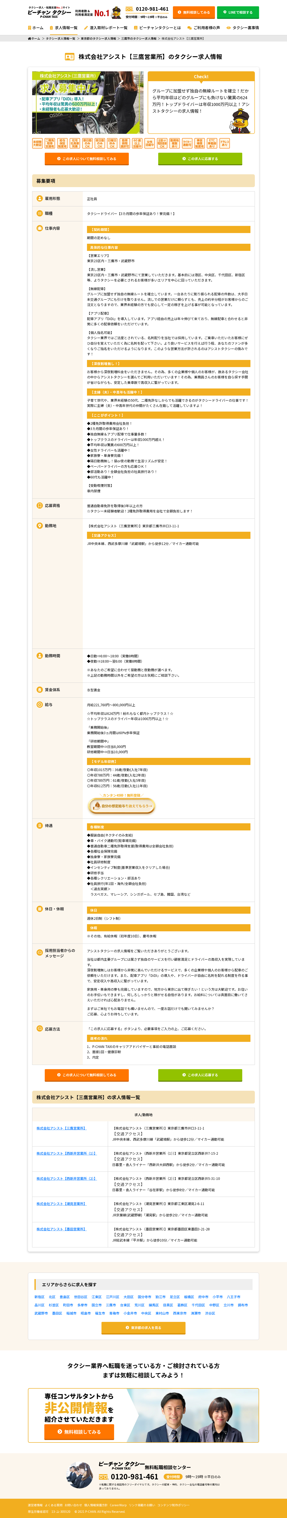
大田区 (129, 1296)
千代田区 (198, 1304)
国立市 (97, 1304)
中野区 (214, 1304)
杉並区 (54, 1304)
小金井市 (130, 1313)
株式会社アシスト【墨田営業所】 (62, 1228)
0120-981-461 (152, 8)
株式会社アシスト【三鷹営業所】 (62, 1128)
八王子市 (233, 1296)
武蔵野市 (41, 1313)
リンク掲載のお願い (142, 1505)
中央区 (146, 1313)
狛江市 (160, 1296)
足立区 (175, 1296)
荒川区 (139, 1304)
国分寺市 (144, 1296)
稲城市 (71, 1313)
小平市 (218, 1296)
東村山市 (162, 1313)
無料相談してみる (196, 12)
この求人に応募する (203, 158)
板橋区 (189, 1296)
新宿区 (39, 1296)
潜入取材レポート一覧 (108, 27)
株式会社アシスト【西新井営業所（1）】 (67, 1153)
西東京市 (180, 1313)
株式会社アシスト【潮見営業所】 (62, 1203)
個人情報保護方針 (96, 1505)
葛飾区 (182, 1304)
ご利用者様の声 (206, 27)
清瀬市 (196, 1313)
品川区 (39, 1304)
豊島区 (65, 1296)
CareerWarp (118, 1505)
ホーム (37, 27)
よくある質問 (53, 1505)
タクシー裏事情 (245, 27)
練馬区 (154, 1304)
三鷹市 (111, 1304)
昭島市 (86, 1313)
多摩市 (82, 1304)
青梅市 (114, 1313)
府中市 (203, 1296)
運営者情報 (35, 1505)
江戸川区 (112, 1296)
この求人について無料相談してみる (89, 158)
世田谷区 (80, 1296)
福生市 (100, 1313)
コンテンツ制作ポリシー (173, 1505)
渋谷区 (210, 1313)
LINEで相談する (241, 12)
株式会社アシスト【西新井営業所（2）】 (67, 1178)
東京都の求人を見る (146, 1327)
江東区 (97, 1296)
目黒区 (168, 1304)
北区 (52, 1296)
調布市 (243, 1304)
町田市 (68, 1304)
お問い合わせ (73, 1505)
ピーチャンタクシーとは (159, 27)
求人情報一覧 (66, 27)
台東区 (125, 1304)
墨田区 (57, 1313)
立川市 (229, 1304)
